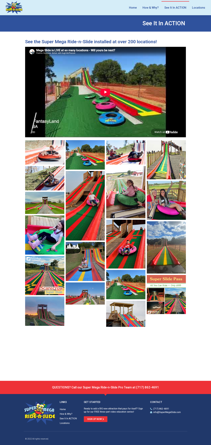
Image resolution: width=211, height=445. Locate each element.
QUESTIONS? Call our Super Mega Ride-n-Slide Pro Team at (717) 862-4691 (105, 387)
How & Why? (151, 7)
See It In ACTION (175, 7)
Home (133, 7)
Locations (198, 7)
